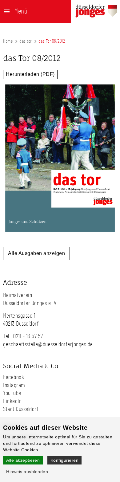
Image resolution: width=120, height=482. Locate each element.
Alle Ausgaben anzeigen (36, 253)
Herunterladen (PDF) (30, 74)
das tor (25, 41)
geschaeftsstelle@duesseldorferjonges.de (48, 344)
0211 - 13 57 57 (28, 336)
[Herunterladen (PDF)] (60, 234)
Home (8, 41)
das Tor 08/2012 (51, 41)
